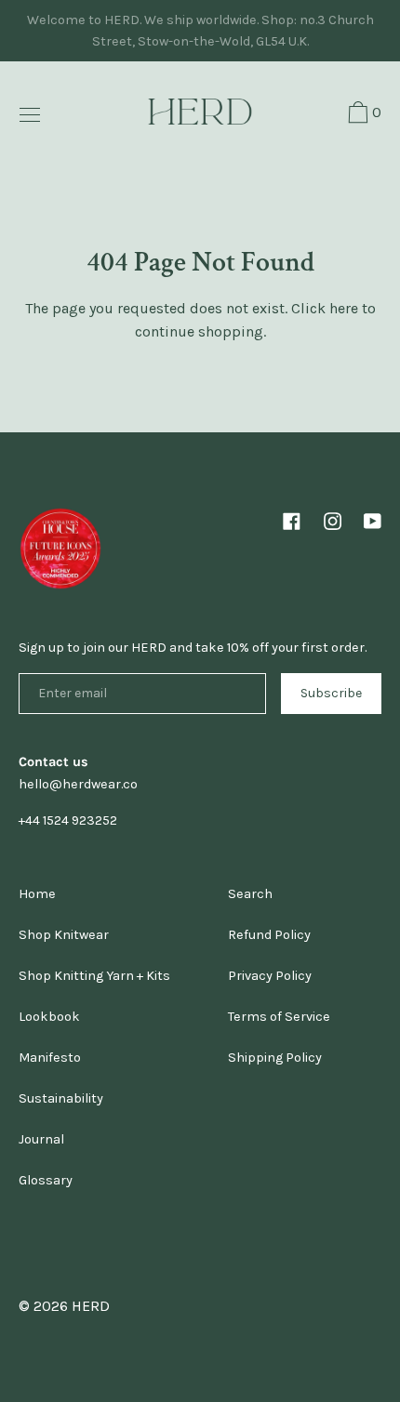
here (343, 308)
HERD (91, 1306)
